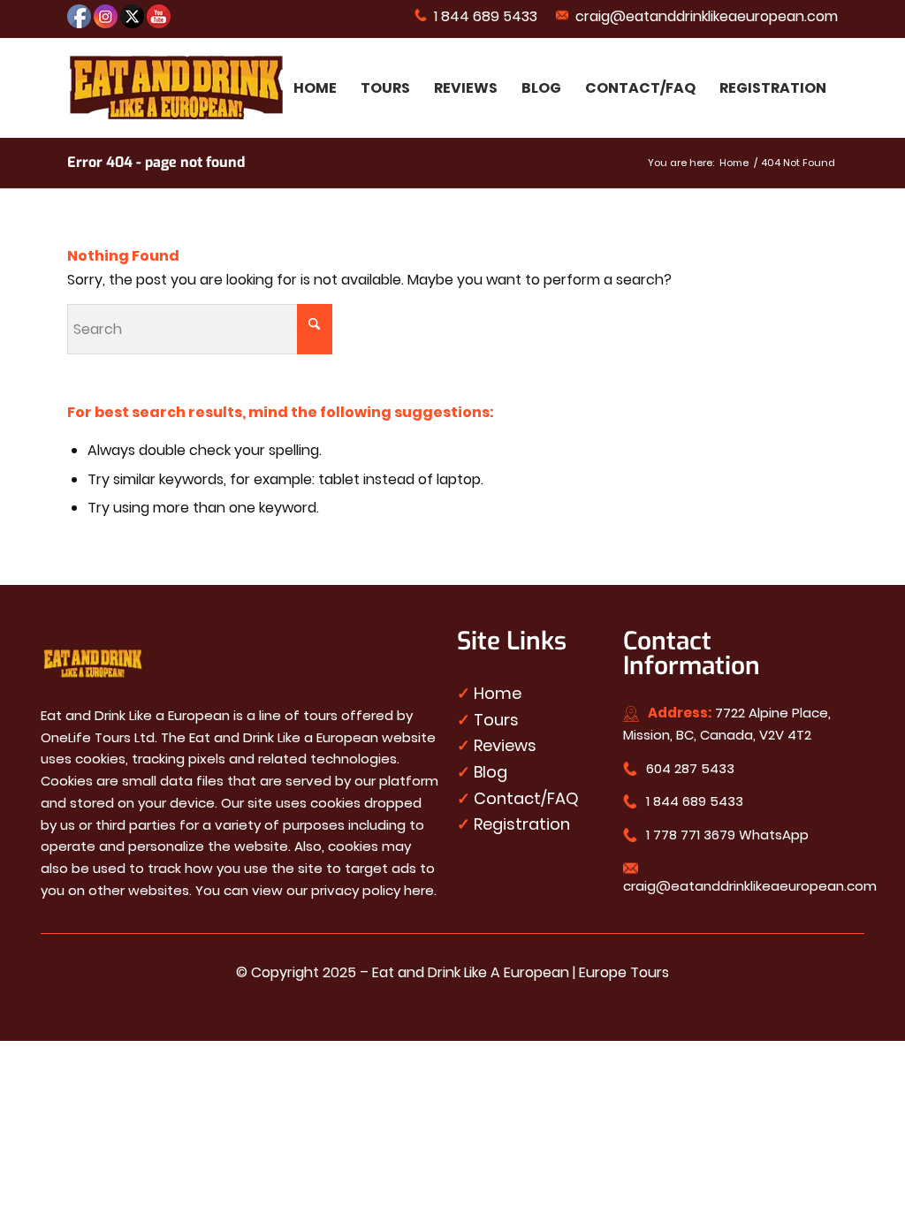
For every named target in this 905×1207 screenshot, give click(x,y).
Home (497, 693)
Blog (490, 772)
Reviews (505, 745)
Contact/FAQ (526, 798)
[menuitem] (476, 15)
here (419, 890)
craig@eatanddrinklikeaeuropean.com (703, 16)
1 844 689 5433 (482, 16)
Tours (496, 720)
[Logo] (176, 88)
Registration (522, 824)
